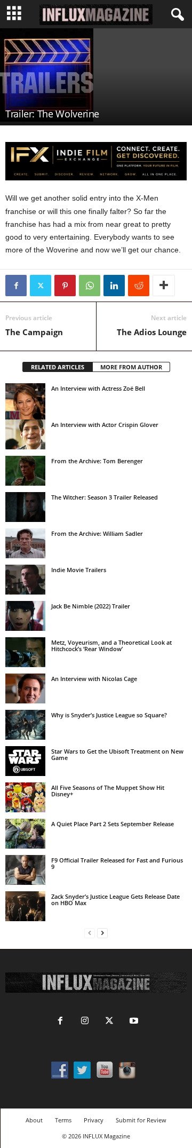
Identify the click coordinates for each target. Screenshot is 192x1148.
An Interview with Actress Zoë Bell (98, 388)
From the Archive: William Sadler (97, 533)
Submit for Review (141, 1120)
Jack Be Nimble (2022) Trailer (90, 606)
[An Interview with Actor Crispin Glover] (25, 434)
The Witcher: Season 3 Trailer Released (104, 497)
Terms (63, 1120)
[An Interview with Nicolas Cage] (25, 688)
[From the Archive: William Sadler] (25, 543)
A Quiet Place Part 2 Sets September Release (112, 824)
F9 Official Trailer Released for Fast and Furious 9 (117, 863)
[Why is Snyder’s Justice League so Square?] (25, 725)
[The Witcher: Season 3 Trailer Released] (25, 507)
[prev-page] (89, 933)
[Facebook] (16, 285)
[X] (40, 285)
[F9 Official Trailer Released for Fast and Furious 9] (25, 870)
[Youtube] (133, 1022)
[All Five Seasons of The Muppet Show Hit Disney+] (25, 797)
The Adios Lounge (152, 332)
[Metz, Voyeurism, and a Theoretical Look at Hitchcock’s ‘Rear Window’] (25, 652)
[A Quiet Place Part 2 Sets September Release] (25, 834)
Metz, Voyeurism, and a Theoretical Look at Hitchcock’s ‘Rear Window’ (111, 645)
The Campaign (34, 332)
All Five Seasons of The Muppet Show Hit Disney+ (107, 790)
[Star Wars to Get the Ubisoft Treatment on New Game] (25, 761)
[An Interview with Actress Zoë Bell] (25, 403)
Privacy (93, 1120)
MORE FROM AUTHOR (131, 367)
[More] (164, 285)
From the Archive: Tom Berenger (97, 461)
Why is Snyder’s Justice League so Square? (109, 715)
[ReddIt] (138, 285)
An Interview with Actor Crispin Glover (104, 425)
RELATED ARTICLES (57, 367)
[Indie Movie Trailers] (25, 580)
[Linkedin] (114, 285)
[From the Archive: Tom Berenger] (25, 471)
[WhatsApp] (89, 285)
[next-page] (102, 933)
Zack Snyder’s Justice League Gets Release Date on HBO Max (115, 899)
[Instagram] (85, 1022)
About (34, 1120)
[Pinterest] (65, 285)
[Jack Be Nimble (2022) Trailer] (25, 616)
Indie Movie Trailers (78, 570)
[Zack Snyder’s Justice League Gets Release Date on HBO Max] (25, 906)
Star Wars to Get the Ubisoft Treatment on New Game (117, 754)
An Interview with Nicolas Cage (94, 679)
